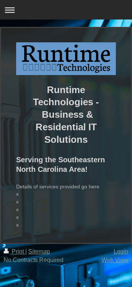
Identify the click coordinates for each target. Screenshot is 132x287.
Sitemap (39, 251)
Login (121, 251)
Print (17, 251)
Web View (115, 260)
